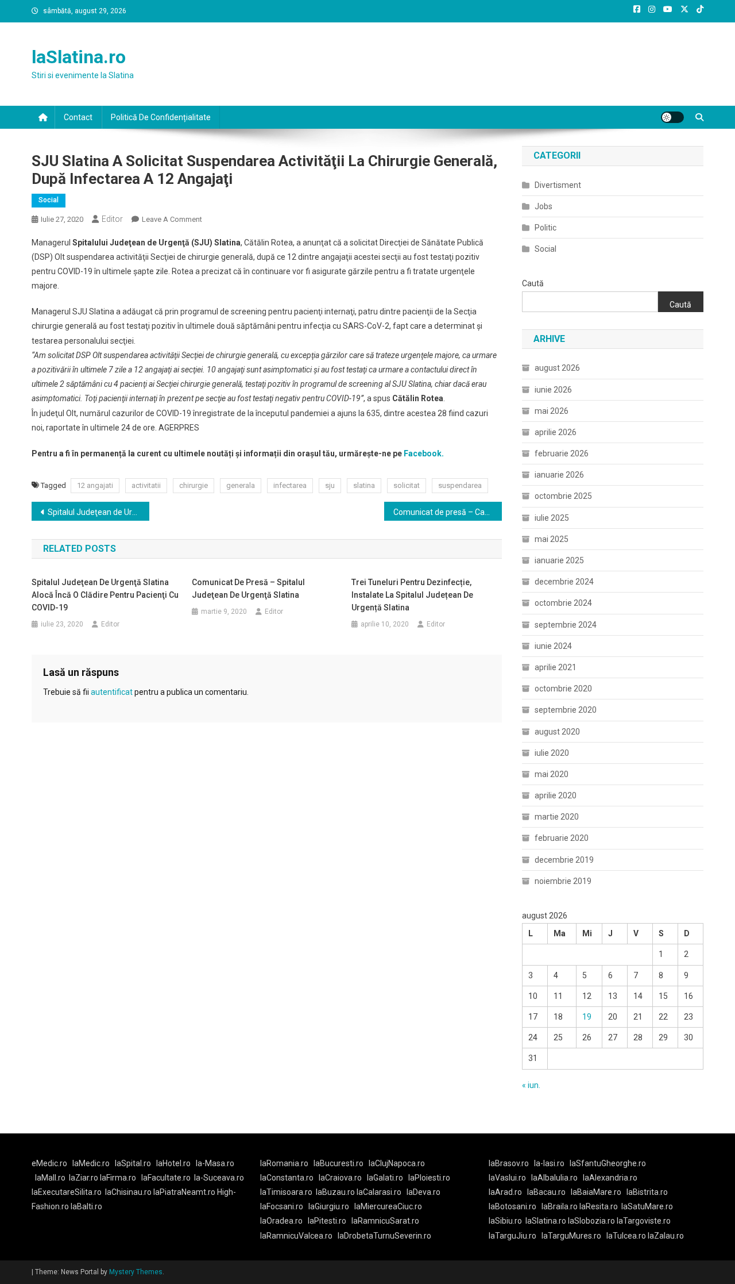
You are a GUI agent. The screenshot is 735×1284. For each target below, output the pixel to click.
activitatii (146, 485)
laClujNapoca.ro (397, 1163)
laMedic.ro (91, 1163)
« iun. (531, 1085)
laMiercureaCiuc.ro (388, 1206)
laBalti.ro (86, 1206)
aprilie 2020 (556, 795)
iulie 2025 (552, 517)
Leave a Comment (172, 219)
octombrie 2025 (563, 496)
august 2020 (557, 731)
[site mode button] (672, 117)
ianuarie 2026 (559, 474)
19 (586, 1016)
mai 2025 (551, 539)
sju (330, 485)
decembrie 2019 (564, 859)
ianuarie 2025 (559, 560)
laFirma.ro (118, 1177)
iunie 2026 (553, 389)
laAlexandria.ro (610, 1177)
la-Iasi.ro (549, 1163)
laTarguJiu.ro (515, 1235)
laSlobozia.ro (591, 1220)
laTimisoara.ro (286, 1192)
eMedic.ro (49, 1163)
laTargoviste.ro (644, 1220)
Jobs (543, 206)
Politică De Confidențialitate (161, 117)
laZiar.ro (84, 1177)
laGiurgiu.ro (331, 1206)
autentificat (112, 692)
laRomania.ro (284, 1163)
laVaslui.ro (510, 1177)
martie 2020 (557, 816)
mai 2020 (551, 774)
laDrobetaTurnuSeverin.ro (384, 1235)
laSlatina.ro (79, 57)
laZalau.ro (666, 1235)
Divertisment (558, 185)
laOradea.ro (281, 1220)
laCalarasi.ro (379, 1192)
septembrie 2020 (566, 709)
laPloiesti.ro (429, 1177)
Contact (78, 117)
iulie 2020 (552, 753)
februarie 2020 (562, 838)
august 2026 (557, 367)
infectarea (290, 485)
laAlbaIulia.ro (554, 1177)
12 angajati (95, 485)
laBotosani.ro (512, 1206)
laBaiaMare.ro (596, 1192)
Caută (533, 283)
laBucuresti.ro (338, 1163)
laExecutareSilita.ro (67, 1192)
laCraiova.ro (340, 1177)
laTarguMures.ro (571, 1235)
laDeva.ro (423, 1192)
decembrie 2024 (564, 581)
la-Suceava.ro (219, 1177)
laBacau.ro (546, 1192)
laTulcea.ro (627, 1235)
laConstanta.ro (287, 1177)
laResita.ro (598, 1206)
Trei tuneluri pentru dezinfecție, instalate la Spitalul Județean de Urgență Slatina (412, 595)
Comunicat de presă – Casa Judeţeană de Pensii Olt (447, 512)
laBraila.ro (559, 1206)
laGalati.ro (385, 1177)
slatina (364, 485)
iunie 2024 (553, 646)
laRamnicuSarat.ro (385, 1220)
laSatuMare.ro (647, 1206)
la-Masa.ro (215, 1163)
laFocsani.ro (281, 1206)
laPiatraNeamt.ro (184, 1192)
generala (240, 485)
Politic (545, 227)
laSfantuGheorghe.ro (608, 1163)
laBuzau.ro (336, 1192)
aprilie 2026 (556, 432)
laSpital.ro (133, 1163)
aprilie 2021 (556, 667)
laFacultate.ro (166, 1177)
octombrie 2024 (563, 603)
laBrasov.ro (509, 1163)
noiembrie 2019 (563, 881)
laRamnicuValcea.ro (296, 1235)
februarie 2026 (562, 453)
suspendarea (460, 485)
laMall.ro (50, 1177)
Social (48, 200)
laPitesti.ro (327, 1220)
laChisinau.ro (128, 1192)
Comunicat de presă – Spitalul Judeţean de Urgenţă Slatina (248, 588)
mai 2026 (551, 411)
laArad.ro (505, 1192)
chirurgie (193, 485)
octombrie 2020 (563, 688)
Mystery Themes (136, 1272)
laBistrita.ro (647, 1192)
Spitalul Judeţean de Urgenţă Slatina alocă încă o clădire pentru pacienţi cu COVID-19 (98, 512)
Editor (112, 219)
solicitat (406, 485)
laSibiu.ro (505, 1220)
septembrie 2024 (566, 624)
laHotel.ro (173, 1163)
